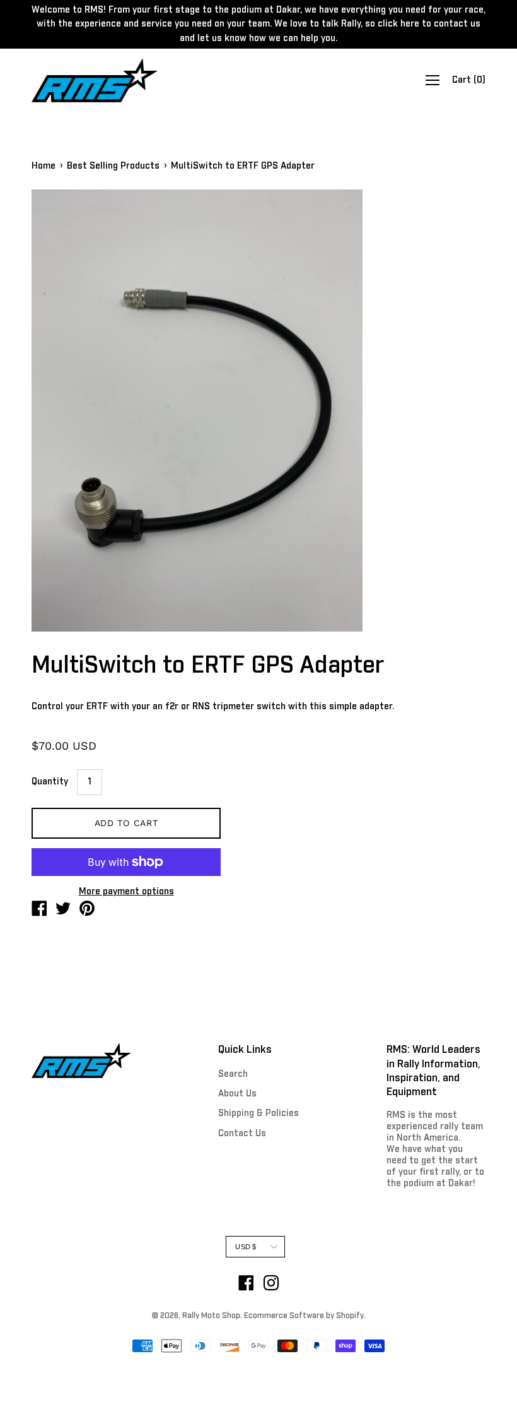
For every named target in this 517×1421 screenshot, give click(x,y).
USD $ (245, 1246)
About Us (237, 1093)
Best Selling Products (113, 166)
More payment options (126, 891)
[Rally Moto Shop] (39, 911)
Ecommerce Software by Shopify (303, 1316)
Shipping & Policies (258, 1113)
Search (233, 1074)
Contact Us (242, 1133)
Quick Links (245, 1050)
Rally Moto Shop (211, 1316)
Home (43, 166)
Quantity (50, 781)
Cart (468, 80)
